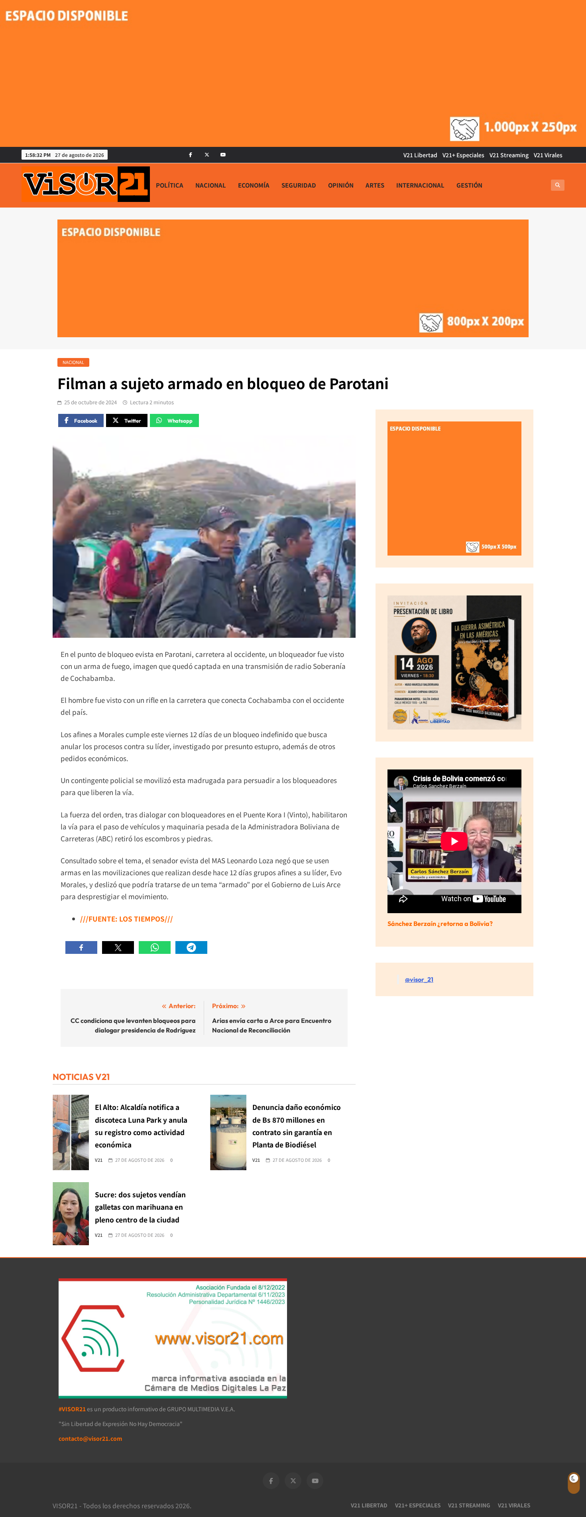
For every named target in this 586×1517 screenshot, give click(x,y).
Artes (375, 185)
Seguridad (298, 185)
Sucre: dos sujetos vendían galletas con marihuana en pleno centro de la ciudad (140, 1206)
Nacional (210, 185)
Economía (253, 185)
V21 (98, 1160)
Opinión (341, 185)
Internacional (420, 185)
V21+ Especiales (463, 155)
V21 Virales (548, 155)
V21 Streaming (509, 155)
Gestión (469, 185)
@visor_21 (419, 979)
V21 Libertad (420, 155)
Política (169, 185)
